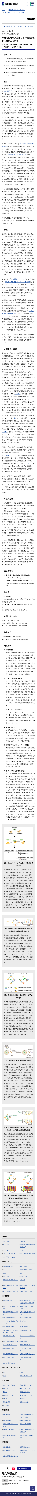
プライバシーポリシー (9, 1253)
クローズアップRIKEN (9, 1385)
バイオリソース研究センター (27, 1349)
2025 (21, 1372)
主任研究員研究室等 (8, 1326)
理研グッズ (6, 1398)
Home (3, 10)
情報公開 (22, 1280)
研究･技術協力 (7, 1420)
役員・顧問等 (23, 1266)
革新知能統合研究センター (10, 1341)
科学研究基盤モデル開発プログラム (27, 1307)
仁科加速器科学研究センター (27, 1358)
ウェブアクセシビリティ (10, 1257)
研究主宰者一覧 (7, 1300)
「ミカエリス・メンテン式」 (16, 154)
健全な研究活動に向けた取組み (10, 1287)
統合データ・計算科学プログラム (10, 1307)
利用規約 (22, 1250)
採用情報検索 (6, 1447)
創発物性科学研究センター (27, 1354)
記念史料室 (6, 1405)
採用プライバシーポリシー (27, 1253)
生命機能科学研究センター (27, 1345)
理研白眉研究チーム (25, 1326)
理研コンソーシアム (8, 1429)
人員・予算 (6, 1276)
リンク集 (5, 1250)
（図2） (17, 394)
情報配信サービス (25, 1392)
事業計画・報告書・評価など (10, 1281)
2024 (4, 1376)
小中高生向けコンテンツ (26, 1395)
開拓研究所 (23, 1321)
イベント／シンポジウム (26, 1388)
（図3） (14, 418)
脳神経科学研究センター (10, 1348)
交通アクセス (6, 1241)
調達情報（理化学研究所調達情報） (27, 1246)
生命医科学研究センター (10, 1345)
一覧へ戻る (19, 26)
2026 (4, 1372)
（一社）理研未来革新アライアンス (27, 1431)
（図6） (27, 463)
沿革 (4, 1270)
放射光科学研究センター (10, 1363)
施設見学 (22, 1398)
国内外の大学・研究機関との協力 (27, 1436)
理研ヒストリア (24, 1402)
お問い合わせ (23, 1241)
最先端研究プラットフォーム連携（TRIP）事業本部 (27, 1302)
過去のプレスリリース (26, 1376)
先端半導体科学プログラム (10, 1317)
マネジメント (23, 1276)
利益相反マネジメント (26, 1291)
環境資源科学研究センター (10, 1354)
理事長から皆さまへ (8, 1266)
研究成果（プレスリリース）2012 (14, 12)
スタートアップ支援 (25, 1424)
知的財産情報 (6, 1415)
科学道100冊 (6, 1402)
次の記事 (30, 26)
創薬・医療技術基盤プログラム (27, 1313)
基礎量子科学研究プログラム (10, 1313)
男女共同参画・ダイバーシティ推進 (27, 1287)
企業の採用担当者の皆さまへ (10, 1436)
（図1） (26, 369)
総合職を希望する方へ (9, 1450)
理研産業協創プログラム (26, 1317)
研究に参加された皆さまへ (10, 1291)
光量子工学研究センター (10, 1357)
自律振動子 (7, 91)
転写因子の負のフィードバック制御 (17, 282)
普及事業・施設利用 (25, 1420)
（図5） (7, 455)
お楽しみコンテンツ (8, 1395)
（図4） (4, 432)
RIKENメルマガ (25, 1468)
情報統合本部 (23, 1341)
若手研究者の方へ (25, 1447)
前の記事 (9, 26)
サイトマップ (6, 1244)
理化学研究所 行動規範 (26, 1270)
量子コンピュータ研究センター (27, 1337)
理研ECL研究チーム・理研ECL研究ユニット (10, 1331)
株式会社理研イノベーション (10, 1425)
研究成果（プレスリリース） (17, 10)
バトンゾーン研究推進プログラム (10, 1322)
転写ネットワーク (19, 279)
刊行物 (5, 1392)
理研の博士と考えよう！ (26, 1385)
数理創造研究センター (26, 1330)
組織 (4, 1273)
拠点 (21, 1273)
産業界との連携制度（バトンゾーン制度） (27, 1416)
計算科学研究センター (9, 1336)
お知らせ (5, 1388)
